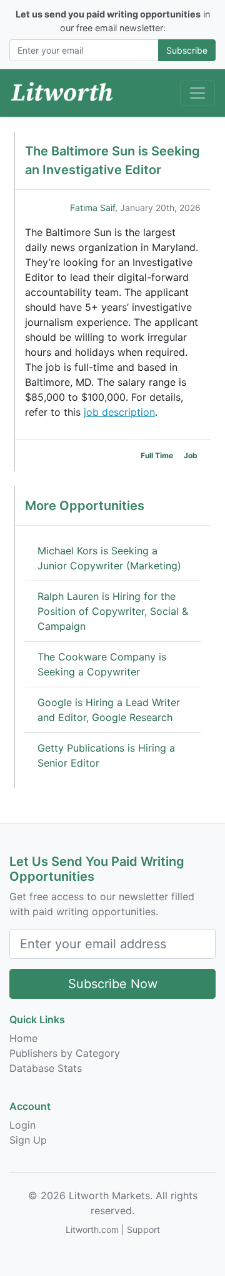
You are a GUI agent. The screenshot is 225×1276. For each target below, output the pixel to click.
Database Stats (45, 1068)
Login (22, 1125)
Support (143, 1229)
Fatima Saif (92, 207)
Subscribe (187, 50)
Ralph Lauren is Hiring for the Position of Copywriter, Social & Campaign (113, 611)
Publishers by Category (64, 1053)
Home (23, 1038)
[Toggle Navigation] (197, 93)
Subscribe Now (113, 983)
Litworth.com (92, 1229)
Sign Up (28, 1140)
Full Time (157, 455)
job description (119, 412)
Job (191, 455)
